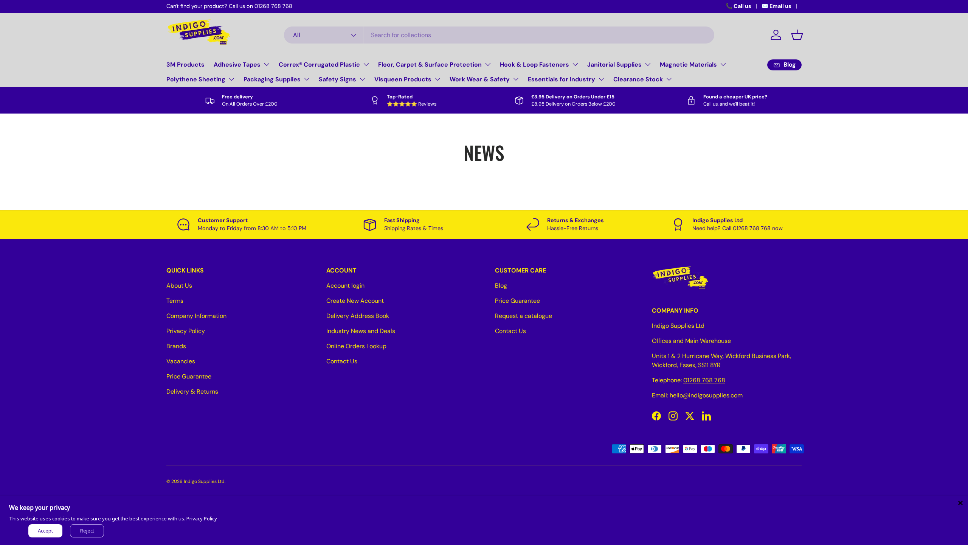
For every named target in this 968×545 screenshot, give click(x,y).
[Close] (960, 503)
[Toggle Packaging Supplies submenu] (306, 79)
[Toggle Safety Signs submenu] (362, 79)
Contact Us (341, 361)
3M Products (185, 65)
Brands (176, 346)
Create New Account (355, 301)
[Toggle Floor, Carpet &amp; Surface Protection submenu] (487, 64)
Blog (501, 286)
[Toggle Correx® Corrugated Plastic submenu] (366, 64)
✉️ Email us (776, 6)
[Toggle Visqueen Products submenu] (437, 79)
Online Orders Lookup (356, 346)
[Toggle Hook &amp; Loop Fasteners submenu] (575, 64)
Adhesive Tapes (237, 65)
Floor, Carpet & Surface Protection (430, 65)
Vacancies (180, 361)
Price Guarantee (188, 376)
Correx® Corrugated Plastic (319, 65)
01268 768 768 (704, 380)
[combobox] (499, 35)
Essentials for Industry (561, 79)
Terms (174, 301)
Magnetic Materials (688, 65)
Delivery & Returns (192, 392)
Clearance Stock (638, 79)
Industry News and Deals (360, 331)
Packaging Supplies (272, 79)
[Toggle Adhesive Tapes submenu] (266, 64)
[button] (797, 34)
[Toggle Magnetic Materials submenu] (723, 64)
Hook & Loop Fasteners (534, 65)
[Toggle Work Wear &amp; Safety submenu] (515, 79)
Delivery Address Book (357, 316)
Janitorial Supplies (614, 65)
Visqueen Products (402, 79)
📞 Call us (738, 6)
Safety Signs (337, 79)
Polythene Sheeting (195, 79)
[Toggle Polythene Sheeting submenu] (231, 79)
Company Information (196, 316)
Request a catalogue (523, 316)
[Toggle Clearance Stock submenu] (668, 79)
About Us (179, 286)
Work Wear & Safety (480, 79)
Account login (345, 286)
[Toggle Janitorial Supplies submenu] (647, 64)
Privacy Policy (185, 331)
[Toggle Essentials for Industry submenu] (601, 79)
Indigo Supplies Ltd (204, 481)
